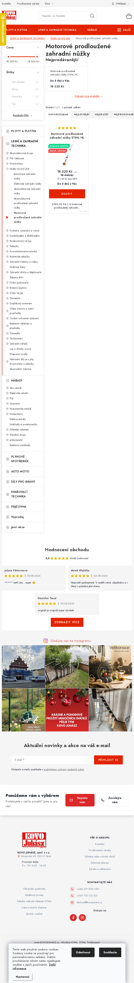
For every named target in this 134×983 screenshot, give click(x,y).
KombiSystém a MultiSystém (25, 236)
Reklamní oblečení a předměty (21, 326)
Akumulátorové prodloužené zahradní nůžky (26, 203)
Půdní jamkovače (19, 282)
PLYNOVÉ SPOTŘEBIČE (20, 459)
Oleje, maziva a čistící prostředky (22, 311)
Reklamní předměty (20, 445)
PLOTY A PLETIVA (23, 131)
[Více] (124, 30)
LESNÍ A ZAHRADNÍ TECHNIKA (24, 143)
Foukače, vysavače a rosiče (24, 230)
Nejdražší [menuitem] (101, 114)
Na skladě (25, 82)
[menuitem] (18, 30)
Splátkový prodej (34, 895)
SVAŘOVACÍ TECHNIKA (19, 494)
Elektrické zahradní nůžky (28, 183)
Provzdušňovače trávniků (23, 251)
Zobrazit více (67, 622)
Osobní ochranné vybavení (24, 318)
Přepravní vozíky (19, 354)
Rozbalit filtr (21, 115)
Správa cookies (34, 914)
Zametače (15, 298)
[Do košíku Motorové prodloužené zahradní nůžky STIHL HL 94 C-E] (67, 193)
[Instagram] (82, 917)
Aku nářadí (16, 388)
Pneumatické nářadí (20, 408)
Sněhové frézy (17, 267)
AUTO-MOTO (20, 471)
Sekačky (14, 246)
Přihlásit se (108, 760)
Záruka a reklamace (100, 869)
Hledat (92, 15)
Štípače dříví (16, 277)
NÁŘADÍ (16, 381)
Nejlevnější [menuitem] (82, 114)
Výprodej (17, 517)
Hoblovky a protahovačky (23, 424)
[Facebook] (73, 917)
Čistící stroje (16, 293)
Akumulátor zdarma (20, 369)
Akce (25, 89)
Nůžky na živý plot (19, 169)
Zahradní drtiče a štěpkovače (26, 272)
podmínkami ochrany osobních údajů (64, 769)
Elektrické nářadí (19, 393)
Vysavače (15, 403)
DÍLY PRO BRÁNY (23, 482)
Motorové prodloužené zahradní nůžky (28, 217)
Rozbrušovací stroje (20, 241)
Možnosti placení (100, 863)
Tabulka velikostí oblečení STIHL (34, 901)
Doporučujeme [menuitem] (58, 114)
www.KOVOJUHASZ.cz (46, 942)
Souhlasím (110, 952)
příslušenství (16, 440)
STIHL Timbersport (89, 942)
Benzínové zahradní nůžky (25, 176)
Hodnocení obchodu (67, 549)
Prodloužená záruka (28, 3)
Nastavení (22, 977)
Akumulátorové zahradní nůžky (27, 191)
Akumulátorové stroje (21, 153)
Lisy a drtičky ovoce (20, 349)
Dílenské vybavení (19, 429)
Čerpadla (15, 333)
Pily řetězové (17, 158)
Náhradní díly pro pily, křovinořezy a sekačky (22, 362)
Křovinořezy (16, 163)
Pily (12, 398)
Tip (25, 104)
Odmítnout (83, 952)
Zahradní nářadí (18, 343)
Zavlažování (16, 338)
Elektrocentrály (18, 419)
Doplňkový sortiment (21, 303)
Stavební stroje (18, 435)
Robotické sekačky (20, 256)
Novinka (25, 97)
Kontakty (6, 3)
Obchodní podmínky (34, 889)
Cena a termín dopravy (34, 907)
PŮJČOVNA (19, 507)
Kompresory (16, 414)
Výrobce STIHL (69, 942)
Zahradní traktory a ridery (24, 262)
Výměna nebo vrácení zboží (100, 856)
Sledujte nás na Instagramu (71, 640)
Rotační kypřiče (18, 288)
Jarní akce (18, 527)
